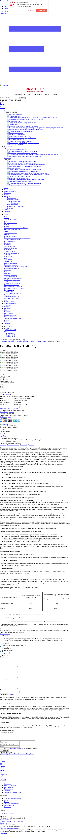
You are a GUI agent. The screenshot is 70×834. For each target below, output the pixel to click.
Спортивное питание (10, 223)
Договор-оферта (9, 805)
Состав (17, 445)
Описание (3, 445)
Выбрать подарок (5, 417)
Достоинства (4, 657)
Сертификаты (15, 203)
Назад (5, 216)
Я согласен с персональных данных (20, 748)
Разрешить (42, 10)
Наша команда (11, 198)
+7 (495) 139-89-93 (5, 821)
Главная (2, 341)
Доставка (31, 445)
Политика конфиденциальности (10, 828)
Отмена (11, 694)
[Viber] (11, 421)
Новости (6, 194)
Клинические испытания (11, 803)
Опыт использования (6, 650)
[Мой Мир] (6, 421)
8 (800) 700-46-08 (10, 100)
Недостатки (4, 668)
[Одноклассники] (4, 421)
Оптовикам (7, 193)
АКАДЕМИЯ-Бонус (10, 191)
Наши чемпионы (12, 204)
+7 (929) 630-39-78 (17, 821)
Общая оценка (4, 643)
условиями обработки (16, 748)
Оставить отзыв (5, 634)
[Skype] (16, 421)
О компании (7, 196)
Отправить (4, 694)
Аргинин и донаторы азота (38, 341)
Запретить (31, 10)
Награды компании (13, 199)
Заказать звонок (5, 823)
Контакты (7, 211)
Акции (6, 188)
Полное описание (5, 394)
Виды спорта (8, 259)
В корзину (3, 408)
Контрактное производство (15, 206)
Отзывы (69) (23, 445)
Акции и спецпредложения (12, 798)
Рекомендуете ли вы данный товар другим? (13, 645)
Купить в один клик (13, 408)
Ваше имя (3, 690)
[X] (9, 421)
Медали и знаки (16, 201)
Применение (11, 445)
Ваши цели (7, 273)
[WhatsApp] (14, 421)
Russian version (4, 1)
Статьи (6, 209)
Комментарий (4, 679)
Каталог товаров (10, 341)
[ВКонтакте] (1, 421)
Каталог (6, 218)
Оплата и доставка (9, 189)
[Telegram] (19, 421)
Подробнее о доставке (7, 412)
